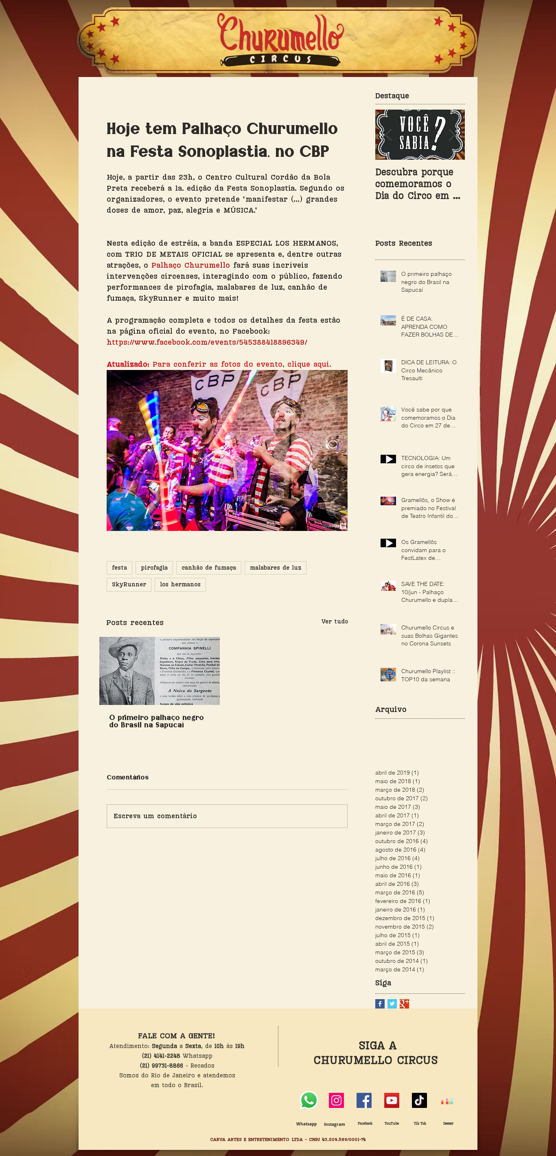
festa (119, 568)
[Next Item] (451, 134)
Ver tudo (334, 621)
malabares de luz (275, 568)
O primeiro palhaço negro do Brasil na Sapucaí (156, 721)
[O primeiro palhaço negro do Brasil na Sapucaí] (159, 671)
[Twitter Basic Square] (392, 1003)
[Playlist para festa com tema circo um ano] (447, 1100)
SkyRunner (129, 584)
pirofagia (154, 568)
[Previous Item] (388, 134)
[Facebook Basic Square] (380, 1003)
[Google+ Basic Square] (404, 1003)
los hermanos (180, 584)
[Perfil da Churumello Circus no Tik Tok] (419, 1100)
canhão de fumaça (209, 568)
